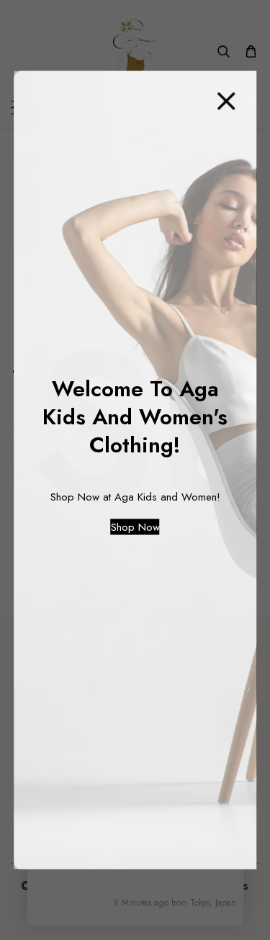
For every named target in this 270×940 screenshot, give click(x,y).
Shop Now (135, 527)
